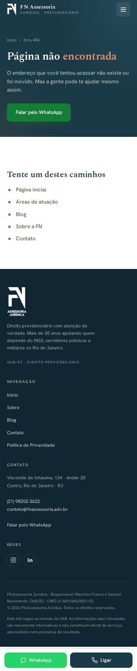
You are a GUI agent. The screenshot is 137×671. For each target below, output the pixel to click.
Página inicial (31, 189)
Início (12, 40)
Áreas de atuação (37, 201)
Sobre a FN (29, 226)
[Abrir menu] (123, 10)
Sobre (13, 407)
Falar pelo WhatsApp (39, 112)
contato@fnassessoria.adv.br (37, 509)
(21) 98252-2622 (23, 501)
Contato (26, 238)
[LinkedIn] (30, 560)
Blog (21, 214)
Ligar (105, 660)
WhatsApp (40, 660)
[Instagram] (13, 560)
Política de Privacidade (31, 445)
